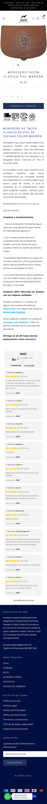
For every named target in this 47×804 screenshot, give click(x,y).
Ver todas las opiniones (23, 600)
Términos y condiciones (15, 719)
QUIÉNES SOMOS (12, 677)
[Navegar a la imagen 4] (26, 65)
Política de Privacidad (14, 710)
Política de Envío (11, 701)
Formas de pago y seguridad (18, 724)
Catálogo (7, 668)
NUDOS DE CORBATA (14, 686)
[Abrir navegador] (3, 18)
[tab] (16, 365)
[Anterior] (13, 65)
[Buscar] (33, 18)
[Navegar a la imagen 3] (23, 65)
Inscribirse (15, 762)
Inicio (6, 663)
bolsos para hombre (14, 312)
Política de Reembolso (15, 715)
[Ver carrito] (38, 18)
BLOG (6, 672)
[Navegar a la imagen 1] (18, 65)
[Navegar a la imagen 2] (20, 65)
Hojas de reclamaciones (15, 729)
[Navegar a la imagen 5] (29, 65)
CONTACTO (9, 681)
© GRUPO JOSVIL (23, 776)
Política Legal (10, 705)
